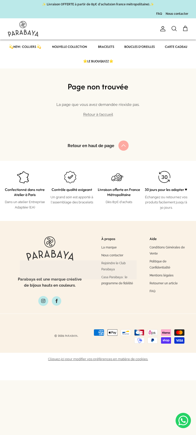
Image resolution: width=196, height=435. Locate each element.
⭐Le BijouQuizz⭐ (98, 61)
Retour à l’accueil (98, 114)
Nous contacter (177, 14)
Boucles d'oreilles (139, 46)
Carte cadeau (176, 46)
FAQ (159, 14)
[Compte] (162, 29)
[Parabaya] (23, 29)
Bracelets (106, 46)
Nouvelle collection (69, 46)
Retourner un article (164, 283)
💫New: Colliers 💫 (25, 46)
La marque (109, 247)
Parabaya (71, 336)
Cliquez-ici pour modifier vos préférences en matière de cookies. (98, 359)
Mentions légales (162, 275)
